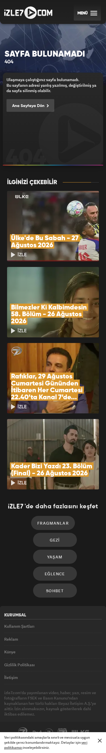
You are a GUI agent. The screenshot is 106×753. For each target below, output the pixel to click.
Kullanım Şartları (19, 626)
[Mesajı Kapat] (100, 740)
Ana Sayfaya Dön (29, 106)
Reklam (11, 639)
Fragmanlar (53, 523)
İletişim (11, 677)
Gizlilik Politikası (19, 664)
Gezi (55, 540)
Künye (10, 651)
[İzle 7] (28, 12)
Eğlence (55, 573)
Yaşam (55, 557)
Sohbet (55, 590)
